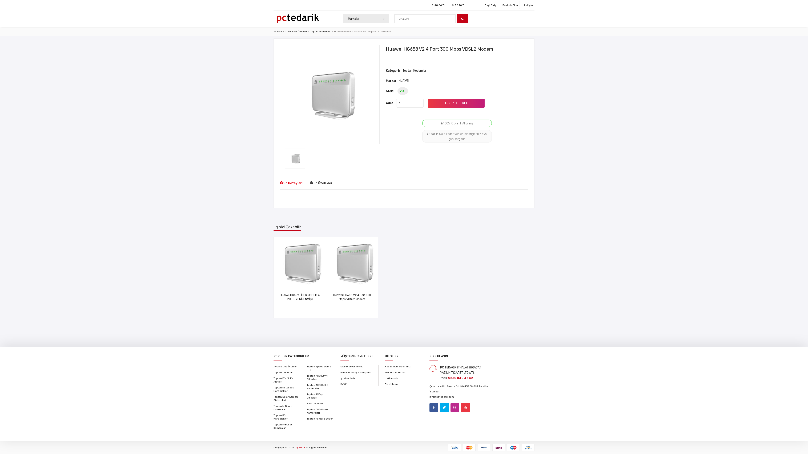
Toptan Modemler (320, 31)
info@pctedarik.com (441, 396)
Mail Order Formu (395, 372)
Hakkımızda (392, 378)
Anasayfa (279, 31)
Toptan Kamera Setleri (320, 418)
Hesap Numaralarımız (398, 366)
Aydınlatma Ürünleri (286, 366)
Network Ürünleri (297, 31)
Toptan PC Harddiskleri (281, 417)
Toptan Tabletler (283, 372)
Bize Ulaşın (391, 384)
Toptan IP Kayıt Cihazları (315, 396)
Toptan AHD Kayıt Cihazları (317, 377)
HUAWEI (404, 81)
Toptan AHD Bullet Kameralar (317, 387)
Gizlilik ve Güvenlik (351, 366)
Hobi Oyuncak (315, 403)
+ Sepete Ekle (456, 103)
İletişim (528, 5)
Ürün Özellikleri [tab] (321, 183)
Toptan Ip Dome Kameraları (283, 408)
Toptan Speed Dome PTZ (319, 368)
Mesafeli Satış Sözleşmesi (356, 372)
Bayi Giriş (490, 5)
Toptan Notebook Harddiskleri (284, 389)
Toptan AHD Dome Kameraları (317, 411)
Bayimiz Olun (510, 5)
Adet (389, 103)
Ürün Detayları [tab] (291, 183)
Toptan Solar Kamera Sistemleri (286, 398)
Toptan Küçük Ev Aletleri (283, 380)
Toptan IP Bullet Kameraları (283, 426)
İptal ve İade (347, 378)
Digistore (300, 447)
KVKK (343, 384)
